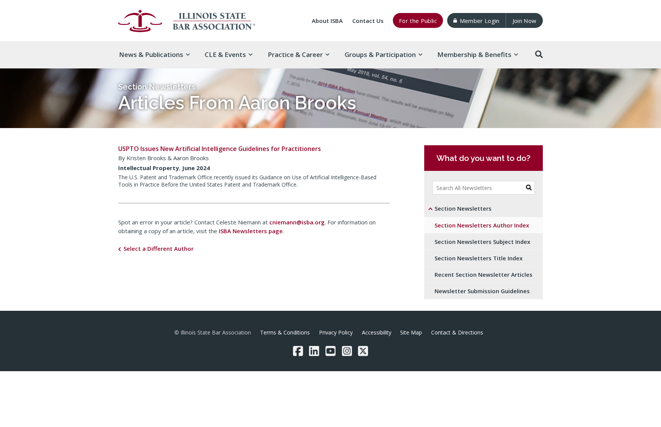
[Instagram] (347, 351)
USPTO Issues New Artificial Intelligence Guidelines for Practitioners (219, 148)
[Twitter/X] (363, 351)
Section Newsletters (156, 86)
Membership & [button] (474, 54)
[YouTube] (330, 351)
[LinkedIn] (314, 351)
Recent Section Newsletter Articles (483, 274)
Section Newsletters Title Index (479, 258)
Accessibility (376, 332)
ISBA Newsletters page (251, 231)
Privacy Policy (336, 332)
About (327, 20)
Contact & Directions (457, 332)
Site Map (411, 332)
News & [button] (151, 54)
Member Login (480, 20)
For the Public (418, 20)
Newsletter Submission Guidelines (482, 291)
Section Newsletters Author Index (482, 225)
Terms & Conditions (285, 332)
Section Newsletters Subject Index (482, 241)
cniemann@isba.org (297, 222)
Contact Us (368, 20)
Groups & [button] (380, 54)
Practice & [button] (295, 54)
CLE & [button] (225, 54)
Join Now (525, 20)
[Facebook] (298, 351)
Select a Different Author (159, 248)
